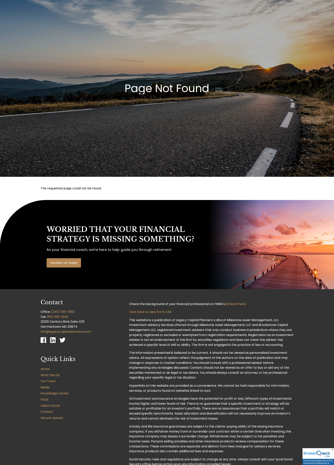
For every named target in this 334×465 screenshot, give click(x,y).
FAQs (45, 399)
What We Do (50, 375)
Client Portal (50, 405)
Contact (47, 411)
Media (45, 387)
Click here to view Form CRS (150, 312)
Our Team (48, 381)
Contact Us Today (64, 263)
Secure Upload (52, 418)
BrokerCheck (236, 304)
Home (45, 369)
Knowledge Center (55, 393)
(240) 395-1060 (63, 311)
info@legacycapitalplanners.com (66, 331)
